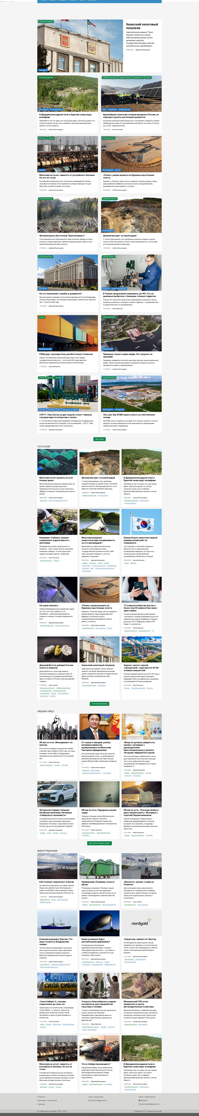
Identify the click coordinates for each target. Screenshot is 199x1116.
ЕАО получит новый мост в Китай (56, 882)
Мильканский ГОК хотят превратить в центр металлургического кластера (139, 1004)
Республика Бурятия (46, 77)
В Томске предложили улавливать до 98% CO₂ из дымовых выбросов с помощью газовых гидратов (129, 294)
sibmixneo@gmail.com (99, 1100)
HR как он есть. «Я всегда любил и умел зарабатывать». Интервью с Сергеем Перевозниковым (141, 812)
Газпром (43, 1027)
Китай (100, 563)
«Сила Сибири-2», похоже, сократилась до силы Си (52, 1002)
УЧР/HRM (65, 765)
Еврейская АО (138, 77)
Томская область (108, 256)
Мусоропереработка (109, 905)
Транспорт (99, 962)
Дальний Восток (144, 631)
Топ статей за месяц (99, 704)
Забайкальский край (109, 77)
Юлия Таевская (54, 762)
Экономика (43, 70)
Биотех (75, 409)
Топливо (42, 170)
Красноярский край (45, 198)
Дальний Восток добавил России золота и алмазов (56, 666)
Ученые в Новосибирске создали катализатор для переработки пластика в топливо (99, 1004)
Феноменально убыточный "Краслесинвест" (62, 235)
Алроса (52, 696)
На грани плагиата (48, 605)
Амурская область (125, 77)
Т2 (153, 631)
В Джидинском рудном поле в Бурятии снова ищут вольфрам (140, 479)
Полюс (117, 170)
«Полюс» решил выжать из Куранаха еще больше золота (97, 606)
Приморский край (109, 317)
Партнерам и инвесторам (47, 1100)
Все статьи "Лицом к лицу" (99, 843)
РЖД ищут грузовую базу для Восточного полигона (66, 354)
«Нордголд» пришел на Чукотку (140, 939)
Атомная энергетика (99, 566)
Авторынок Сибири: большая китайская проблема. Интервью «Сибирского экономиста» (55, 812)
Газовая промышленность (49, 967)
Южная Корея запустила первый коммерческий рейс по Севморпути (140, 540)
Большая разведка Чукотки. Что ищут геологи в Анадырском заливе (56, 942)
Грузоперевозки (62, 900)
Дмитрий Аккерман (55, 429)
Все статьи (99, 439)
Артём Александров (56, 129)
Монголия (42, 138)
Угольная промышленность (58, 500)
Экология (106, 288)
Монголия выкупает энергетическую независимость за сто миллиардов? (98, 540)
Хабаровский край (109, 377)
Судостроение (107, 349)
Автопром (63, 833)
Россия (148, 77)
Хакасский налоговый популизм (98, 665)
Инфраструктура (124, 109)
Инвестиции (112, 109)
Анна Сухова (53, 685)
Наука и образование (119, 288)
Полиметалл (119, 409)
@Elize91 (144, 1100)
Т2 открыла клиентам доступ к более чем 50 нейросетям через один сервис (140, 608)
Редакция (41, 1104)
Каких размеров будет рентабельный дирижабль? (96, 940)
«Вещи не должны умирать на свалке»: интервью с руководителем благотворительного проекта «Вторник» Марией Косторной (139, 747)
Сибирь (41, 377)
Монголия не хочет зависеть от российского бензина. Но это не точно (55, 1066)
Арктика (133, 563)
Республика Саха (108, 138)
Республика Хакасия (46, 21)
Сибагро (56, 561)
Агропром (51, 409)
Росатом (150, 688)
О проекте (41, 1097)
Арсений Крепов (54, 366)
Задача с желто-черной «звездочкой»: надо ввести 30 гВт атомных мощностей (141, 668)
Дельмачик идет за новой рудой (120, 235)
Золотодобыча (108, 170)
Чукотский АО (44, 693)
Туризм (106, 962)
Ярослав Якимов (139, 770)
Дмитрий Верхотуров (143, 50)
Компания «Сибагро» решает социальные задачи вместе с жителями (54, 540)
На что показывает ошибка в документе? (60, 293)
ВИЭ (104, 109)
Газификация (112, 566)
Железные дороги (45, 349)
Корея (126, 563)
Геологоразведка (56, 109)
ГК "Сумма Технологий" (153, 1111)
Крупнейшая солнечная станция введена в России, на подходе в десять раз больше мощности (131, 115)
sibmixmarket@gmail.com (150, 1104)
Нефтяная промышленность (91, 773)
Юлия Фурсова (118, 308)
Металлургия (43, 109)
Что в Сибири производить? (96, 1064)
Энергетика (86, 566)
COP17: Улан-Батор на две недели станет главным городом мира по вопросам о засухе (65, 416)
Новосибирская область (90, 1027)
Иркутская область (130, 631)
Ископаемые (86, 571)
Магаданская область (47, 688)
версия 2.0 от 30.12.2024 (99, 1114)
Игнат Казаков (118, 129)
